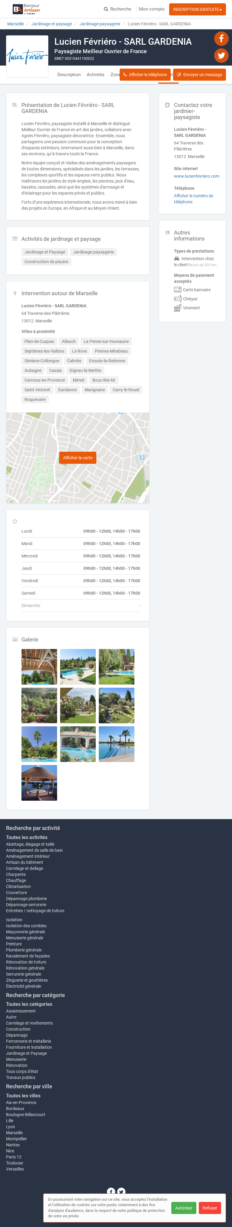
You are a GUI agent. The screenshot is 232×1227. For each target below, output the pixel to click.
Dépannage (16, 1035)
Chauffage (16, 880)
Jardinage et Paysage (26, 1053)
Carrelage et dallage (24, 868)
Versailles (15, 1169)
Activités (96, 74)
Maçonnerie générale (25, 931)
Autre (11, 1017)
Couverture (16, 892)
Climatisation (18, 886)
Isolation (14, 919)
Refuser (210, 1208)
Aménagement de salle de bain (34, 850)
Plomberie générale (24, 950)
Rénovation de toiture (26, 962)
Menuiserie (16, 1059)
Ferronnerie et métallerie (28, 1041)
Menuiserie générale (24, 937)
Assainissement (21, 1011)
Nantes (13, 1144)
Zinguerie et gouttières (27, 980)
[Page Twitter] (221, 55)
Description (69, 74)
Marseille (14, 1132)
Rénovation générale (25, 968)
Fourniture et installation (29, 1047)
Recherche (120, 9)
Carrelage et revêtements (29, 1023)
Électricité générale (23, 986)
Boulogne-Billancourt (25, 1114)
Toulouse (14, 1163)
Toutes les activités (26, 837)
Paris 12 (13, 1156)
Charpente (16, 874)
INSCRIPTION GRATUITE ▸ (197, 9)
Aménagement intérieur (28, 856)
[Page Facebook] (221, 38)
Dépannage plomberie (26, 898)
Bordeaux (15, 1108)
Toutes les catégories (29, 1004)
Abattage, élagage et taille (30, 844)
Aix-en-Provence (21, 1102)
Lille (9, 1120)
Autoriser (183, 1208)
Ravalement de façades (28, 956)
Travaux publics (20, 1077)
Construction (18, 1029)
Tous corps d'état (22, 1071)
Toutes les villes (23, 1096)
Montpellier (16, 1138)
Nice (10, 1150)
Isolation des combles (26, 925)
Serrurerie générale (23, 974)
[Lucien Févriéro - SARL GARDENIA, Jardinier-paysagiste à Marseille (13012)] (27, 56)
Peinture (14, 943)
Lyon (10, 1126)
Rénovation (16, 1065)
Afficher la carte (77, 457)
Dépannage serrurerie (26, 904)
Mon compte (152, 9)
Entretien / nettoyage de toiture (35, 910)
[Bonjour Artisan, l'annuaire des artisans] (26, 9)
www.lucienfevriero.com (196, 176)
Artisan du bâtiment (24, 862)
